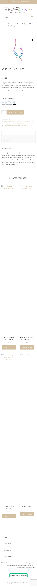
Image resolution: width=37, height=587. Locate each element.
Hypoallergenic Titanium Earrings (17, 24)
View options (9, 347)
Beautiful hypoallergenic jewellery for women (16, 125)
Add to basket (16, 112)
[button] (32, 40)
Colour (5, 98)
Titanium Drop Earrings (18, 123)
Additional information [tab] (12, 137)
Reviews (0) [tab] (7, 141)
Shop (4, 24)
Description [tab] (8, 133)
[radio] (3, 102)
